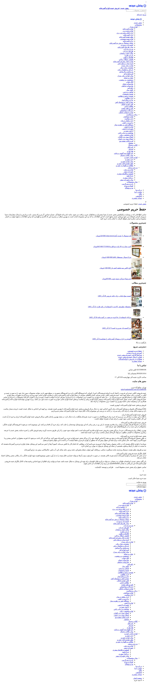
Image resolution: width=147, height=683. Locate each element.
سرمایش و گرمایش (126, 72)
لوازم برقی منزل (127, 65)
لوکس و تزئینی (128, 92)
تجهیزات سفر (128, 172)
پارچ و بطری (128, 55)
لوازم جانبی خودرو (131, 157)
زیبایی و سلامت (132, 114)
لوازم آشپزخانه (128, 29)
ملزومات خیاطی (127, 86)
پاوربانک (130, 147)
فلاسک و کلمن (128, 57)
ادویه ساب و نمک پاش (125, 63)
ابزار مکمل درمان (127, 121)
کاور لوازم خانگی (127, 104)
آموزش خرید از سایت (134, 353)
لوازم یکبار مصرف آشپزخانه (123, 61)
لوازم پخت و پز (128, 31)
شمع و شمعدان (127, 94)
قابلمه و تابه (120, 507)
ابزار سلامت (129, 119)
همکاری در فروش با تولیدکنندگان (130, 359)
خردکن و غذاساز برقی (125, 70)
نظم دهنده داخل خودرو (125, 163)
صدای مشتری (137, 198)
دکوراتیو (130, 88)
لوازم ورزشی (128, 170)
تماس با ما (138, 192)
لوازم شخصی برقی (126, 135)
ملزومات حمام (128, 84)
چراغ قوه (130, 176)
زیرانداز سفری (128, 178)
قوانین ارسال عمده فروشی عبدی (130, 357)
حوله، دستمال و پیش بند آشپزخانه (121, 43)
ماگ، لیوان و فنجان (126, 53)
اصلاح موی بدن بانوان (125, 139)
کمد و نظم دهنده (127, 108)
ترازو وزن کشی (127, 123)
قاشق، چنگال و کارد (126, 59)
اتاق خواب (129, 82)
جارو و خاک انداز (127, 100)
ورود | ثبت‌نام (141, 14)
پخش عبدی (138, 23)
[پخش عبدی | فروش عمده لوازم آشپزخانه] (136, 21)
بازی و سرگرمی (127, 184)
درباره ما (139, 190)
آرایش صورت (128, 131)
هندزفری (130, 151)
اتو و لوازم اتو (128, 74)
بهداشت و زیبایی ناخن (125, 133)
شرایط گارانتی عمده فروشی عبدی (129, 355)
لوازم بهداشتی (128, 116)
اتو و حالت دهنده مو (126, 141)
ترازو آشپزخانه (128, 41)
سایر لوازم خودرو (127, 161)
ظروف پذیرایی (128, 51)
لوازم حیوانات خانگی (126, 112)
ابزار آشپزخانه (128, 35)
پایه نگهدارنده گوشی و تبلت (123, 153)
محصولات (138, 25)
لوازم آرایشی (128, 127)
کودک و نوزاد (128, 186)
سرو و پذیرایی (128, 49)
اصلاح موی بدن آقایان (125, 137)
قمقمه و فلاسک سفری (125, 174)
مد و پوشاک (129, 188)
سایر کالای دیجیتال (126, 155)
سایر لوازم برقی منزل (125, 76)
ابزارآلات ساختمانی (126, 110)
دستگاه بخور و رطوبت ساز (123, 125)
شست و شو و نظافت (125, 96)
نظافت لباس (128, 106)
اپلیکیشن (139, 196)
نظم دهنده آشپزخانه (126, 37)
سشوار (130, 143)
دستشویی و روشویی (126, 80)
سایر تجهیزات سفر (126, 180)
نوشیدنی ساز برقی (126, 68)
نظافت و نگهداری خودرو (124, 165)
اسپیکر (130, 149)
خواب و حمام (128, 78)
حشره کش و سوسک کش (124, 102)
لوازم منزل (134, 27)
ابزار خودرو (129, 159)
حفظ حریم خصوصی (134, 351)
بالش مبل (129, 90)
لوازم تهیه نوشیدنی (126, 39)
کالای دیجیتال (133, 145)
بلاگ (140, 194)
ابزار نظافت (129, 98)
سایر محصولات (132, 182)
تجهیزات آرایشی (127, 129)
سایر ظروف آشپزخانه (125, 47)
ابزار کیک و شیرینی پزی (125, 33)
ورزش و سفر (133, 167)
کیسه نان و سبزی (127, 45)
